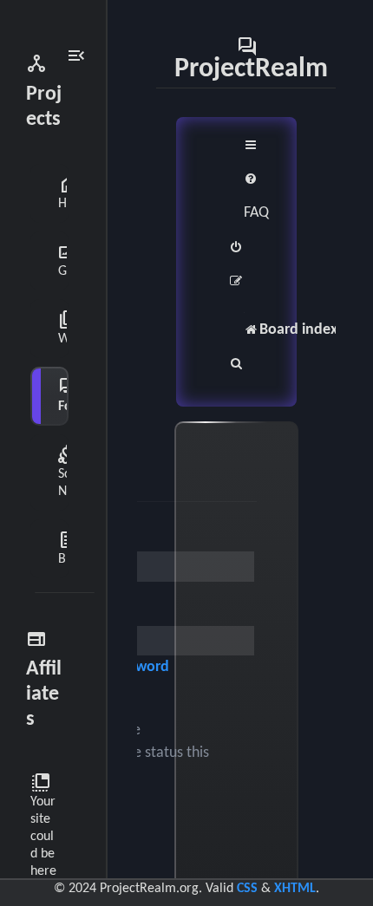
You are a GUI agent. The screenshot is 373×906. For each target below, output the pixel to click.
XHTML (295, 889)
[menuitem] (256, 196)
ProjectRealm (251, 58)
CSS (247, 889)
